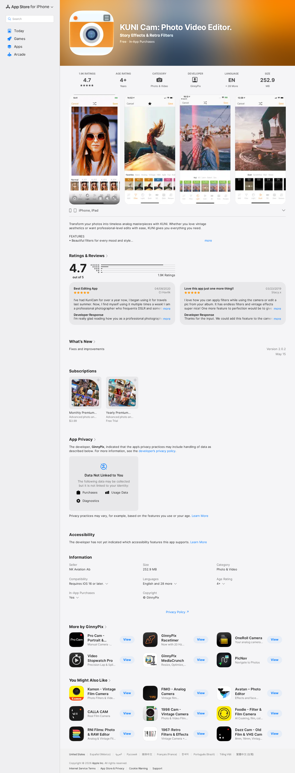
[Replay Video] (74, 199)
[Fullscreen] (114, 199)
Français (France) (167, 754)
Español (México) (100, 754)
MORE (167, 308)
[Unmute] (107, 199)
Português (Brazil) (204, 754)
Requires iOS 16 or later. (86, 583)
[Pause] (100, 199)
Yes (71, 597)
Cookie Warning (138, 768)
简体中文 (147, 754)
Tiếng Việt (225, 754)
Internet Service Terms (82, 768)
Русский (132, 754)
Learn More (200, 516)
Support (157, 768)
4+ (219, 583)
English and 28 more (157, 583)
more (208, 240)
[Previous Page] (64, 149)
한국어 (185, 754)
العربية (118, 754)
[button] (30, 30)
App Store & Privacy (112, 768)
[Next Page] (290, 149)
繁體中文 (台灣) (245, 754)
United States (77, 754)
